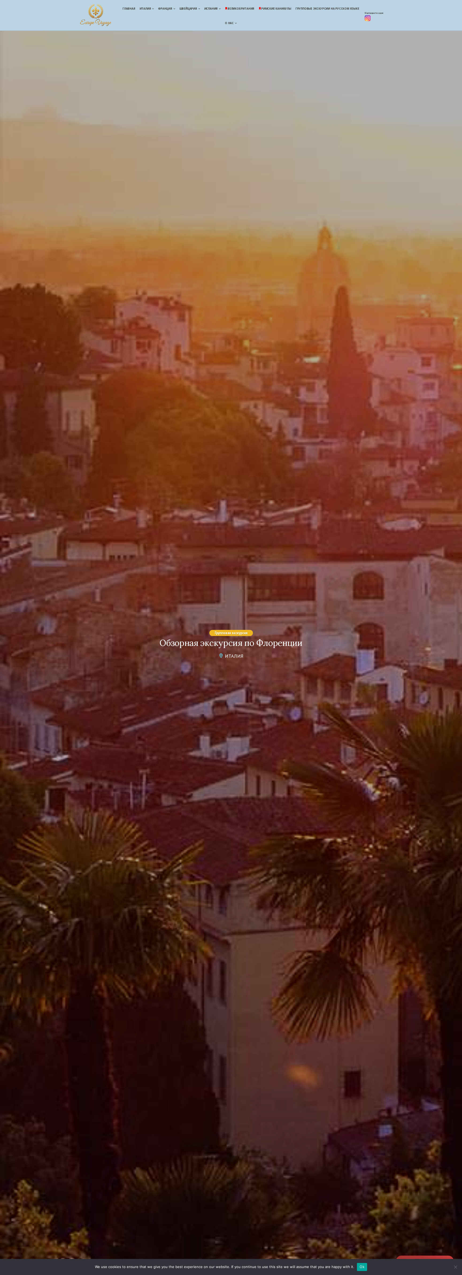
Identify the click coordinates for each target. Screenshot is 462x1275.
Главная (128, 8)
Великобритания (241, 8)
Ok (362, 1267)
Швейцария (188, 8)
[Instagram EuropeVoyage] (368, 19)
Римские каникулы (276, 8)
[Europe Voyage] (95, 16)
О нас (229, 23)
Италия (145, 8)
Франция (165, 8)
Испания (211, 8)
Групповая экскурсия (231, 633)
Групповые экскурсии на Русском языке (327, 8)
